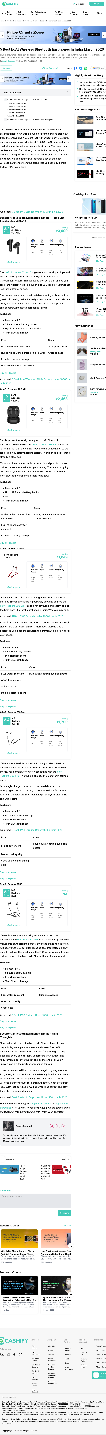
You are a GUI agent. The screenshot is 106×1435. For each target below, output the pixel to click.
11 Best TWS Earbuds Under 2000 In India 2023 (37, 616)
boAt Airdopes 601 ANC (18, 272)
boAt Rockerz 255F (28, 939)
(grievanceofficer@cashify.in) (13, 1410)
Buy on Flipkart (8, 373)
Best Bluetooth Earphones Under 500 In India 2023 (39, 1097)
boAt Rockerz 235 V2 (12, 605)
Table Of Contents (11, 92)
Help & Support (83, 1341)
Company (51, 1340)
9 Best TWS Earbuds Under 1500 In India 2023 (37, 1015)
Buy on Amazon (8, 700)
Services (35, 1340)
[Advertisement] (35, 189)
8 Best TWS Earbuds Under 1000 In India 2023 (37, 830)
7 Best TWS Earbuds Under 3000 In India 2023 (37, 211)
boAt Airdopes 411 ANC (44, 444)
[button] (96, 4)
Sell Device (67, 1341)
